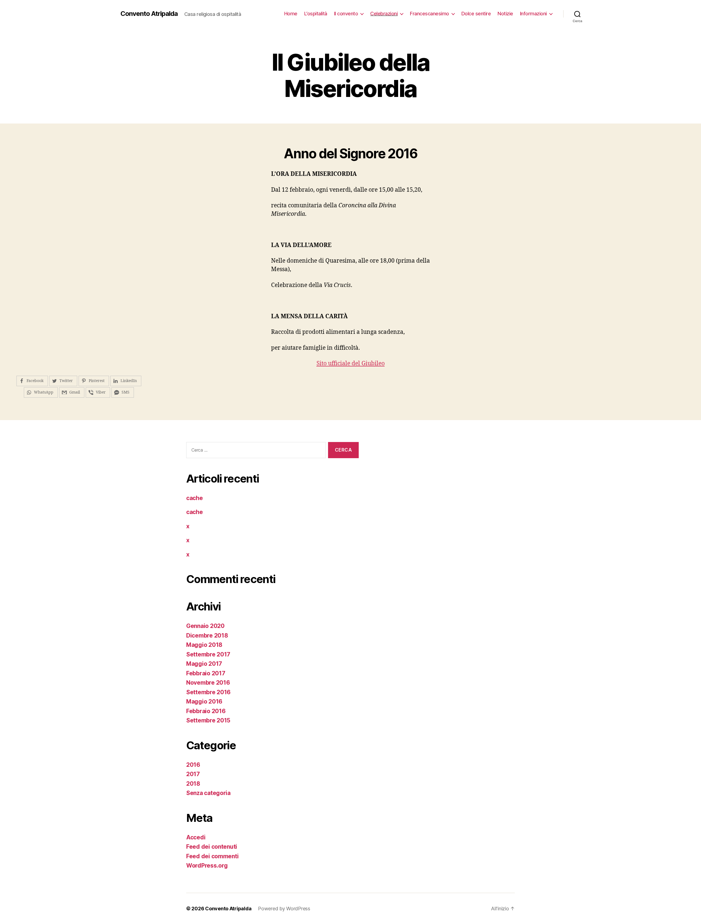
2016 (193, 764)
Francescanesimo (429, 13)
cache (194, 498)
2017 (193, 774)
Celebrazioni (384, 13)
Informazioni (533, 13)
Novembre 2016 (208, 682)
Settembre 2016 (208, 692)
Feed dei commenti (212, 856)
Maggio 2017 (204, 663)
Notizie (505, 13)
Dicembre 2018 (207, 635)
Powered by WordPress (284, 908)
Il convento (346, 13)
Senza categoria (208, 793)
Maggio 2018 (204, 644)
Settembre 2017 (208, 654)
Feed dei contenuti (211, 846)
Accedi (195, 837)
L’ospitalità (315, 13)
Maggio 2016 (204, 701)
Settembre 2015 (208, 720)
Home (290, 13)
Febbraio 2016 (206, 711)
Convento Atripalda (149, 13)
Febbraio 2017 (205, 673)
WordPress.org (207, 865)
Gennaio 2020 (205, 625)
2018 (193, 783)
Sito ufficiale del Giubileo (351, 363)
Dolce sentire (476, 13)
